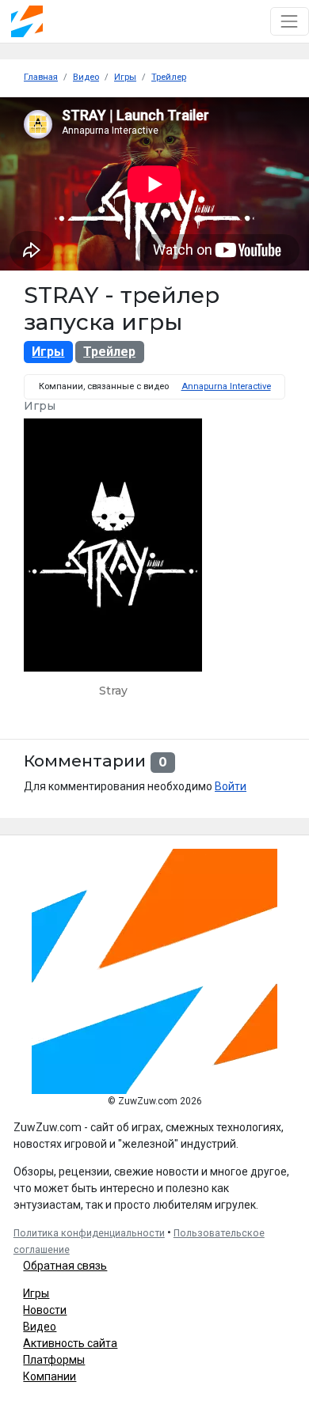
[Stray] (113, 564)
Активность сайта (70, 1343)
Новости (45, 1310)
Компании (49, 1376)
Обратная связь (65, 1265)
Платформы (54, 1359)
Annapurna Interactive (226, 386)
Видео (39, 1326)
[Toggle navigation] (289, 21)
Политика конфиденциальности (89, 1233)
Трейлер (109, 351)
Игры (48, 351)
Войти (230, 786)
